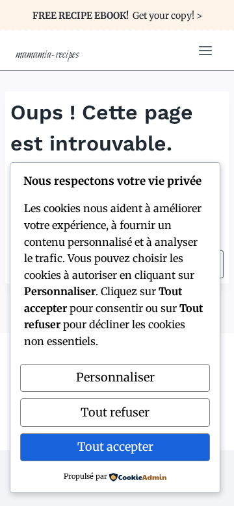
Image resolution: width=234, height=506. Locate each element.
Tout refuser (115, 412)
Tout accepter (115, 446)
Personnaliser (115, 377)
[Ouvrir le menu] (205, 50)
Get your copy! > (117, 15)
